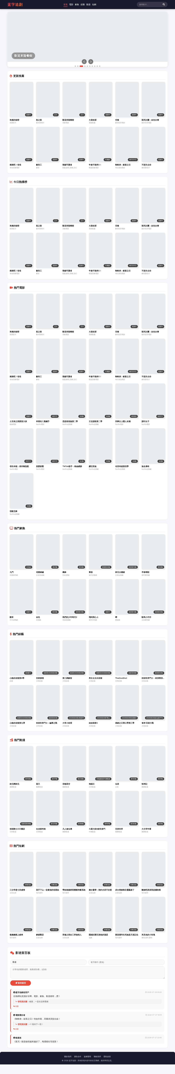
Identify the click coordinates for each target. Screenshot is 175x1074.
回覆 (17, 1006)
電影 (71, 4)
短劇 (94, 4)
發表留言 (21, 983)
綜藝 (83, 4)
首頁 (65, 4)
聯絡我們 (97, 1056)
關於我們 (67, 1056)
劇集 (77, 4)
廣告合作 (77, 1056)
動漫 (88, 4)
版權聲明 (87, 1056)
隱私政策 (107, 1056)
